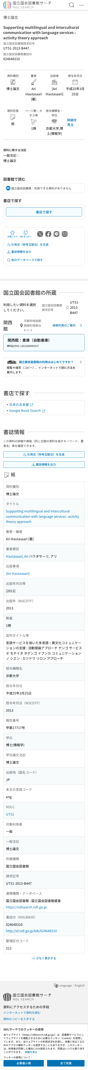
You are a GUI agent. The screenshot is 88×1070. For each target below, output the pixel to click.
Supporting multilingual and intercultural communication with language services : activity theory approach (42, 516)
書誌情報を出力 (21, 252)
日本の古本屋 (19, 404)
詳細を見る (72, 122)
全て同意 (66, 1063)
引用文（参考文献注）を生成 (30, 244)
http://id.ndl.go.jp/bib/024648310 (31, 930)
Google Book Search (25, 410)
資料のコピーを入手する (19, 1019)
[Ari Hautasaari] (17, 573)
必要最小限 (24, 1063)
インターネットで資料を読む (22, 1012)
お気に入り (12, 236)
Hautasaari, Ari (17, 556)
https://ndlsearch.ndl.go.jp (26, 907)
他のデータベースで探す (27, 260)
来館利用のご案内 (64, 325)
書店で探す (44, 211)
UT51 (10, 814)
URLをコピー (25, 236)
